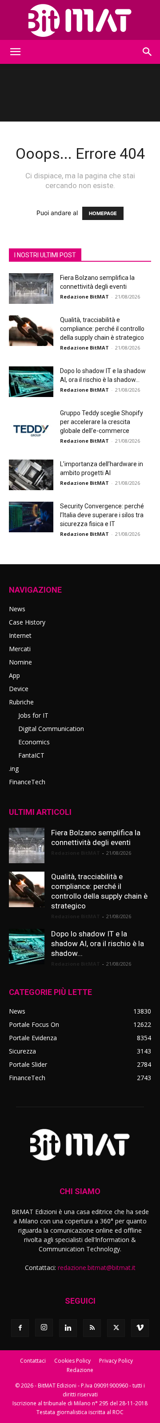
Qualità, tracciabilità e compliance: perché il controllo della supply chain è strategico (102, 328)
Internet (20, 635)
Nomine (20, 662)
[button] (15, 52)
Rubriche (21, 702)
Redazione (80, 1370)
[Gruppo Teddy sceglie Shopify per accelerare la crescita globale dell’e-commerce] (31, 424)
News (17, 609)
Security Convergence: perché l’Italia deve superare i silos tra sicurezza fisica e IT (102, 515)
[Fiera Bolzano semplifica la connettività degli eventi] (31, 288)
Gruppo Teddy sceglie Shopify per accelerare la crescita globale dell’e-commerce (101, 421)
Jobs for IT (33, 715)
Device (18, 688)
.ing (14, 768)
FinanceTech (27, 782)
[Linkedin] (68, 1328)
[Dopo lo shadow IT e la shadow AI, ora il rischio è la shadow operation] (31, 381)
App (14, 675)
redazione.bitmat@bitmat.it (97, 1267)
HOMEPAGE (103, 213)
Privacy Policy (116, 1360)
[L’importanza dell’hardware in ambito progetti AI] (31, 475)
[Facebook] (20, 1328)
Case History (27, 622)
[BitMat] (80, 20)
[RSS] (92, 1328)
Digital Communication (51, 728)
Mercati (20, 649)
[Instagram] (44, 1328)
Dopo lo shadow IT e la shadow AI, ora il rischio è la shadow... (97, 943)
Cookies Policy (72, 1360)
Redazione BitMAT (84, 296)
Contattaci (33, 1360)
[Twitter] (116, 1328)
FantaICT (31, 755)
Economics (34, 742)
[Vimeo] (140, 1328)
